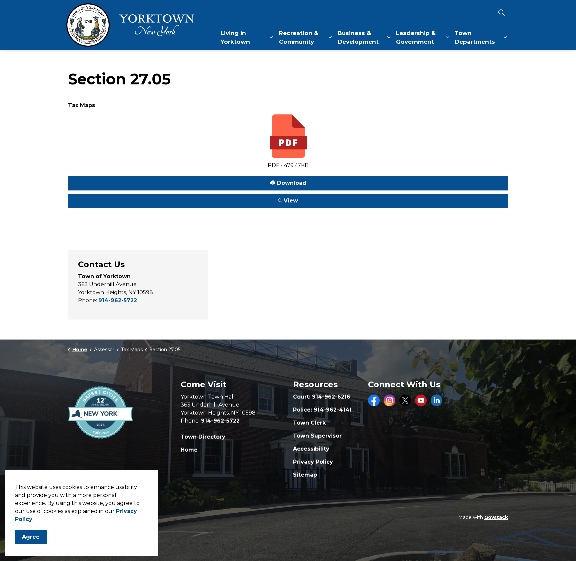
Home (189, 450)
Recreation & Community (298, 37)
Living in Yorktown (235, 37)
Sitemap (305, 475)
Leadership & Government (416, 37)
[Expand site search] (501, 12)
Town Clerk (309, 423)
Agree (31, 537)
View (183, 199)
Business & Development (358, 37)
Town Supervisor (317, 436)
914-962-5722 (117, 300)
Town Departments (475, 37)
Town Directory (203, 437)
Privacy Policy (313, 462)
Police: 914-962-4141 (322, 410)
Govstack (496, 517)
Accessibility (311, 449)
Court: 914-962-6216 (321, 397)
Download (187, 181)
